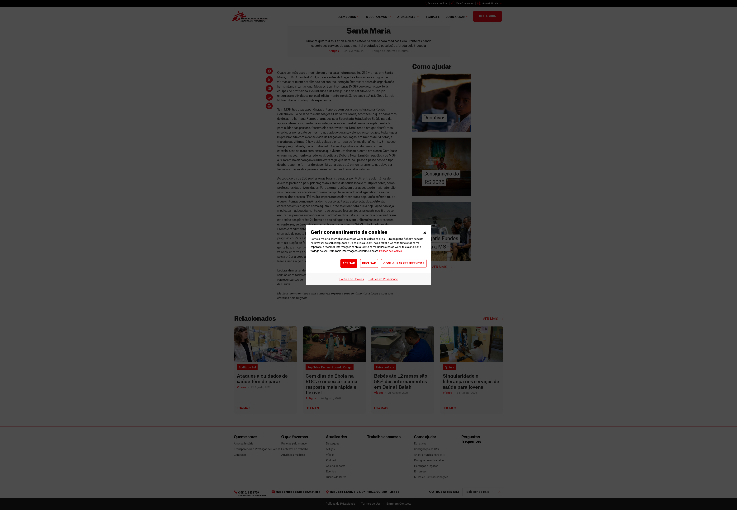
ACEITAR (348, 263)
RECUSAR (369, 263)
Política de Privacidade (383, 279)
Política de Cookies (390, 251)
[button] (425, 232)
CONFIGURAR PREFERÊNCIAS (404, 263)
